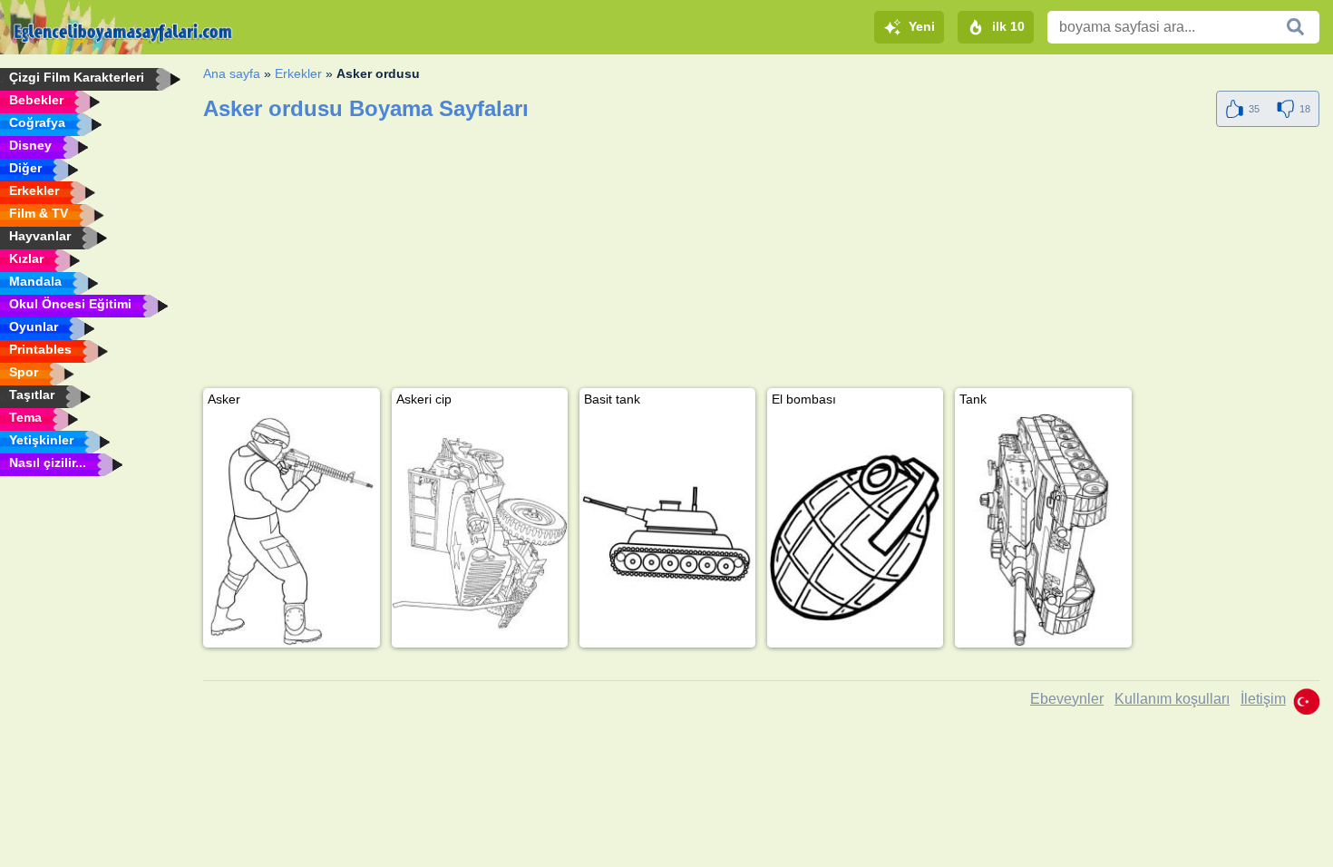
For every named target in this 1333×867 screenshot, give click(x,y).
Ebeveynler (1067, 698)
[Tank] (1043, 531)
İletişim (1263, 698)
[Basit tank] (667, 531)
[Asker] (291, 531)
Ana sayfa (231, 73)
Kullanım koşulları (1172, 698)
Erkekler (298, 73)
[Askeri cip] (480, 531)
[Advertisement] (747, 261)
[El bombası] (855, 531)
